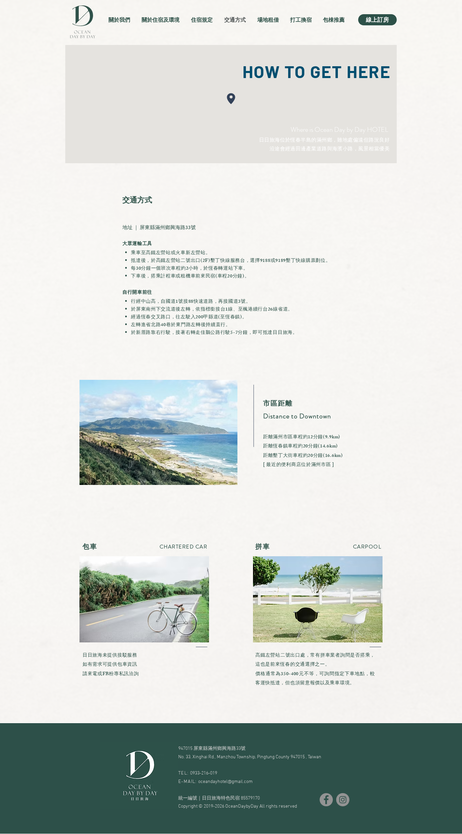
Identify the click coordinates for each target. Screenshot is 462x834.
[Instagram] (342, 799)
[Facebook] (326, 799)
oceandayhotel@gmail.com (225, 782)
